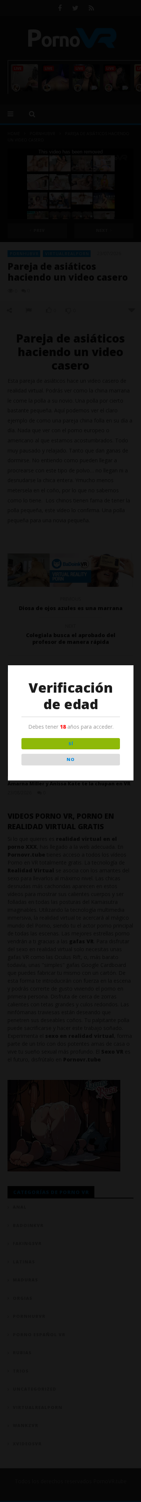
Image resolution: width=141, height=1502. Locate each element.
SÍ (70, 743)
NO (71, 759)
